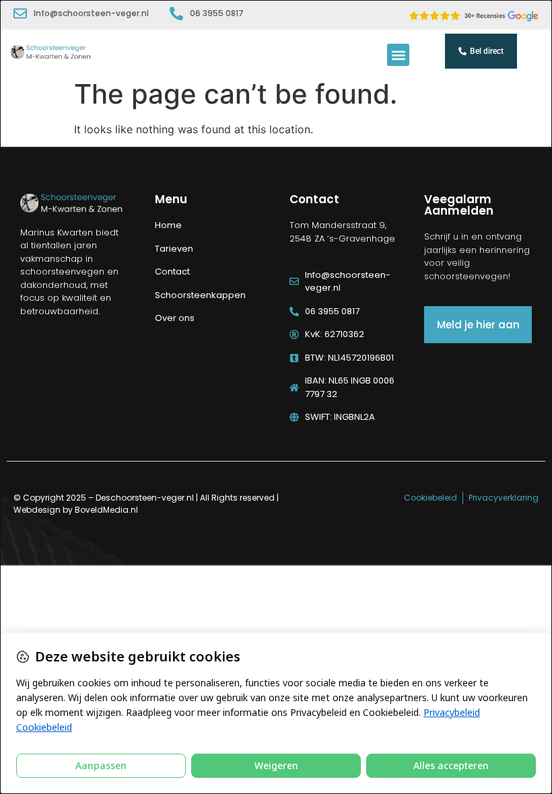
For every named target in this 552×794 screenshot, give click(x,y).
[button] (398, 55)
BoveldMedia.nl (106, 509)
